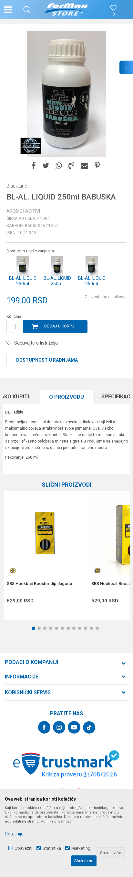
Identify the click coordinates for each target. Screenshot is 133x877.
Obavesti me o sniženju (106, 297)
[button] (27, 9)
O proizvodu (66, 397)
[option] (66, 94)
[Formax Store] (66, 9)
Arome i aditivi (23, 211)
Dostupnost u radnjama (47, 360)
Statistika (52, 848)
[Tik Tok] (89, 727)
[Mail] (84, 165)
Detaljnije (14, 833)
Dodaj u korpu (59, 326)
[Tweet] (45, 165)
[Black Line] (30, 146)
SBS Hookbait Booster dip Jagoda (39, 583)
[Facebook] (34, 165)
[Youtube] (74, 727)
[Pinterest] (97, 165)
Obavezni (23, 848)
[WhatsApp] (59, 165)
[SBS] (13, 570)
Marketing (80, 848)
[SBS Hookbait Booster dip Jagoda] (46, 533)
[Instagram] (59, 727)
